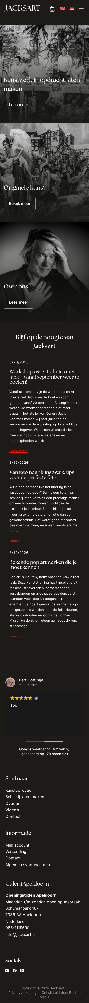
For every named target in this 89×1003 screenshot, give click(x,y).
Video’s (12, 809)
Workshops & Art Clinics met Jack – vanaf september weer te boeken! (44, 377)
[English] (62, 8)
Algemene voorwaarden (27, 864)
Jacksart (22, 9)
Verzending (15, 851)
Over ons (13, 803)
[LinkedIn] (22, 970)
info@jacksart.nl (20, 934)
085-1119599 (17, 927)
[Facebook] (15, 970)
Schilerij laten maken (24, 796)
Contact (13, 816)
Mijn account (17, 844)
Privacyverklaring (23, 992)
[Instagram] (7, 970)
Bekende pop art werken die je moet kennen (43, 565)
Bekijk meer (19, 203)
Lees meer (18, 104)
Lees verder (18, 451)
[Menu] (81, 8)
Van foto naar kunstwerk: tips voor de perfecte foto (41, 475)
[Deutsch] (72, 8)
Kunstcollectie (18, 790)
